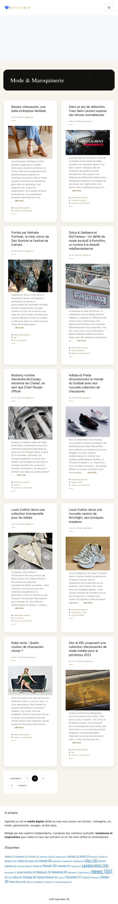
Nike (17, 877)
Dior (15, 337)
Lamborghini (95, 865)
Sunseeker (39, 882)
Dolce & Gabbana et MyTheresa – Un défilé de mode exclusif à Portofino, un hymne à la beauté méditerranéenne (87, 241)
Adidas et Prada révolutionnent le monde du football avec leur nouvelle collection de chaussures (86, 383)
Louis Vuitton (19, 618)
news (84, 612)
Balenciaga (61, 857)
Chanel (45, 860)
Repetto (96, 877)
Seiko (29, 882)
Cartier (22, 861)
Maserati (59, 872)
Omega (29, 877)
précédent (15, 778)
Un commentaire (20, 340)
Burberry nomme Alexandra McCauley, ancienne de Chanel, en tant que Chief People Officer (28, 383)
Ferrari (50, 865)
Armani (34, 856)
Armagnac (21, 856)
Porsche (73, 877)
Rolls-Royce (17, 881)
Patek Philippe (47, 877)
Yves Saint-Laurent (78, 200)
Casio (33, 861)
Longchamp (10, 872)
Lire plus (19, 201)
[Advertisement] (59, 38)
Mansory (44, 872)
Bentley (73, 856)
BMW (84, 856)
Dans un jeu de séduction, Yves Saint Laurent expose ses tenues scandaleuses (88, 111)
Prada (79, 482)
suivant (22, 785)
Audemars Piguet (47, 857)
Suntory (49, 882)
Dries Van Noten (24, 866)
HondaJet (76, 866)
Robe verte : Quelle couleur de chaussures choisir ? (27, 647)
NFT (8, 877)
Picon (61, 877)
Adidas (73, 482)
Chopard (67, 861)
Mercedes (73, 872)
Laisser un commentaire (23, 210)
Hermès (63, 865)
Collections (78, 861)
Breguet (94, 857)
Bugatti (103, 857)
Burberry (17, 485)
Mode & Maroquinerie (22, 208)
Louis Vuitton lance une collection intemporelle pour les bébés (28, 514)
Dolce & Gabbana (77, 350)
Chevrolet (57, 861)
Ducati (37, 866)
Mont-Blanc (84, 872)
